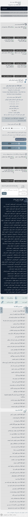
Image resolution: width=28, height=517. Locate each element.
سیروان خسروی (7, 241)
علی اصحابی (15, 250)
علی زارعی (18, 252)
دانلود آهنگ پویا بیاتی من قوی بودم (17, 385)
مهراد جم (6, 285)
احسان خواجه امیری (14, 206)
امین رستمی (7, 218)
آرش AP (24, 204)
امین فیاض (24, 220)
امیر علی (10, 215)
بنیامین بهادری (11, 222)
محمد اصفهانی (10, 273)
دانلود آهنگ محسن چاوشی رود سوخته (16, 352)
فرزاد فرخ (24, 262)
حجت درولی (11, 229)
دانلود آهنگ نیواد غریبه (20, 479)
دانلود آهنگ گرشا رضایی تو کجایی (17, 343)
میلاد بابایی (9, 287)
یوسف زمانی (11, 292)
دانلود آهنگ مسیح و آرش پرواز (18, 437)
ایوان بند (24, 222)
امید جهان (14, 211)
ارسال (4, 193)
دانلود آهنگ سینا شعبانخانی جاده (18, 498)
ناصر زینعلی (17, 289)
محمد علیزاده (23, 275)
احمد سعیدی (23, 208)
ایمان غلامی (13, 220)
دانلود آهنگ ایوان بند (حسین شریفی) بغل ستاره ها (14, 320)
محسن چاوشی (14, 271)
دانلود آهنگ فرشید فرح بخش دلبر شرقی (16, 346)
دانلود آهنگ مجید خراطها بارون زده (17, 433)
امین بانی (19, 218)
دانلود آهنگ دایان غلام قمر (19, 403)
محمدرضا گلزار (14, 278)
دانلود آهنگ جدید (14, 20)
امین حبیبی (14, 218)
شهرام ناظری (9, 248)
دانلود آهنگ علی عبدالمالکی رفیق (17, 443)
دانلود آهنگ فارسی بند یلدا (19, 450)
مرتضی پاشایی (6, 278)
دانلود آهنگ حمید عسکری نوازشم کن (17, 317)
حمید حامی (24, 231)
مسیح (18, 282)
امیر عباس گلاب (23, 215)
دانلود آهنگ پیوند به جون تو (19, 311)
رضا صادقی (4, 234)
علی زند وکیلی (12, 252)
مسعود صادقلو (23, 282)
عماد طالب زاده (8, 259)
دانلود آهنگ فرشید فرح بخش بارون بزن (16, 485)
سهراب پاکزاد (4, 238)
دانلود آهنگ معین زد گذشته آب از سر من (16, 504)
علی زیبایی (5, 252)
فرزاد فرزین (18, 262)
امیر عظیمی (15, 215)
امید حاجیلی (8, 211)
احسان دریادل (6, 206)
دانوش (6, 231)
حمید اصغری (5, 229)
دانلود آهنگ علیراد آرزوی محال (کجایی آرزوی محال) (13, 362)
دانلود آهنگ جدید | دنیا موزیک (14, 4)
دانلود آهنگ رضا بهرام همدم (19, 417)
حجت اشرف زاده (18, 229)
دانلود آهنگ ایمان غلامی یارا (19, 469)
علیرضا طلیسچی (22, 259)
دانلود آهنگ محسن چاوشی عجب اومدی (16, 440)
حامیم (25, 229)
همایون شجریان (7, 289)
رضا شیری (9, 234)
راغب (25, 234)
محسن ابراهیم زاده (22, 271)
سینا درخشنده (11, 243)
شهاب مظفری (23, 248)
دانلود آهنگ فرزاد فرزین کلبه (18, 495)
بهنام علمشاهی (17, 225)
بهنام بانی (5, 222)
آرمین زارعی (18, 204)
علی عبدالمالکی (17, 255)
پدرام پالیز (6, 225)
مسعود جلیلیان (15, 280)
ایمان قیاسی (7, 220)
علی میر (4, 255)
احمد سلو (18, 208)
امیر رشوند (7, 213)
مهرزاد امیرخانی (22, 287)
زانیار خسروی (23, 238)
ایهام (2, 220)
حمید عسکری (17, 231)
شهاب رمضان (10, 245)
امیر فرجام (5, 215)
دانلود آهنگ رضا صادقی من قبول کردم (16, 466)
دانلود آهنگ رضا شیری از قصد (18, 427)
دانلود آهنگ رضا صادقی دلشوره (18, 372)
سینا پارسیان (23, 243)
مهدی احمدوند (7, 282)
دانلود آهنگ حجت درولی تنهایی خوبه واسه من (15, 482)
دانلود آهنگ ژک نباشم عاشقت (18, 359)
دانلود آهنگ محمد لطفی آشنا (19, 453)
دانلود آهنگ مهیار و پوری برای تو (18, 400)
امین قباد (18, 220)
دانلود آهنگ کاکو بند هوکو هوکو (18, 475)
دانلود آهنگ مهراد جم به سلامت (18, 459)
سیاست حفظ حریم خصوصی (9, 514)
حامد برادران (12, 227)
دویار (3, 231)
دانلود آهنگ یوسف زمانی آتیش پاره (17, 501)
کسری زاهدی (23, 264)
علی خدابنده (9, 250)
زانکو (5, 236)
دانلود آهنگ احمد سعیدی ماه (19, 378)
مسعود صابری (8, 280)
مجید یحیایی (11, 268)
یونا (7, 292)
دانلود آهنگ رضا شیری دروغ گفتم (18, 356)
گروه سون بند (10, 264)
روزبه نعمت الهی (11, 236)
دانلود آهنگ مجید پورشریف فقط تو (17, 330)
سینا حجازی (17, 243)
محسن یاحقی (23, 273)
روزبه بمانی (18, 236)
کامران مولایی (4, 262)
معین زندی (13, 282)
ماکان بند (24, 266)
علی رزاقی (24, 252)
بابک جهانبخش (18, 222)
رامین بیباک (20, 234)
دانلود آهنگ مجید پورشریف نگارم (18, 388)
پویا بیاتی (24, 227)
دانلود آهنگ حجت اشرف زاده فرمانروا (16, 508)
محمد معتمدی (10, 275)
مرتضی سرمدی (23, 280)
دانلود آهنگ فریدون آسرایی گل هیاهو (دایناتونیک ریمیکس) (14, 395)
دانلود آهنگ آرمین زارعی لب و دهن (17, 456)
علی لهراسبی (9, 255)
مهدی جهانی (23, 285)
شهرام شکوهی (16, 248)
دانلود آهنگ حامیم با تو (20, 336)
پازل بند (11, 225)
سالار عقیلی (16, 238)
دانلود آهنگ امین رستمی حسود (18, 369)
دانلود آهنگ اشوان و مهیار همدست (17, 491)
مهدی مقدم (17, 285)
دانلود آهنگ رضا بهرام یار (19, 421)
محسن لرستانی (6, 271)
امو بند (18, 211)
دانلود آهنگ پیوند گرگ (20, 375)
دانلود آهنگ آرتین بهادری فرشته (18, 406)
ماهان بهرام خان (17, 266)
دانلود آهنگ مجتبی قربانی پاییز (16, 80)
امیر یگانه (24, 218)
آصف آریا (7, 204)
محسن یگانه (16, 273)
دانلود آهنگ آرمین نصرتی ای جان (18, 365)
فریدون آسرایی (12, 262)
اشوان (7, 208)
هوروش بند (24, 292)
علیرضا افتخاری (17, 257)
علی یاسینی (23, 257)
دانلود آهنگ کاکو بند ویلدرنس (18, 488)
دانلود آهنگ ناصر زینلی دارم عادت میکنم (16, 340)
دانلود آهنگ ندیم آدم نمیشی (19, 323)
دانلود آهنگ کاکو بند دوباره (19, 462)
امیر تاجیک (12, 213)
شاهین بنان (16, 245)
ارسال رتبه (14, 110)
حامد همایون (5, 227)
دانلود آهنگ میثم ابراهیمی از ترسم (17, 314)
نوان (13, 289)
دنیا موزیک (21, 118)
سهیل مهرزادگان (22, 241)
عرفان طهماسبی (22, 250)
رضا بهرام (15, 234)
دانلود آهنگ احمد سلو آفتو (19, 391)
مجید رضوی (17, 268)
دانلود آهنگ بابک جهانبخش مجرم (18, 349)
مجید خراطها (23, 268)
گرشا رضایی (16, 264)
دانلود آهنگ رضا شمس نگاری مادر (17, 472)
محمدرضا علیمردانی (22, 278)
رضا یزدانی (24, 236)
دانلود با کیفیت (13, 143)
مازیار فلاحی (3, 264)
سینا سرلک (4, 243)
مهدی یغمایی (11, 285)
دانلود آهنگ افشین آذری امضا (18, 381)
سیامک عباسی (15, 241)
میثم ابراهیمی (15, 287)
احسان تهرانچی (23, 206)
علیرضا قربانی (15, 259)
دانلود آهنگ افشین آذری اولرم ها (18, 327)
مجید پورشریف (10, 266)
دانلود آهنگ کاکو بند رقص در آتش (17, 414)
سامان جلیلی (10, 238)
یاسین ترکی (18, 292)
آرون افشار (13, 204)
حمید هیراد (11, 231)
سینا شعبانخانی (23, 245)
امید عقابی (24, 213)
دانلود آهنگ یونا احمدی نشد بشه (18, 446)
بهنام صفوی (23, 225)
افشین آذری (23, 211)
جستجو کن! (4, 8)
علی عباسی (23, 255)
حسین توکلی (18, 227)
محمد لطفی (16, 275)
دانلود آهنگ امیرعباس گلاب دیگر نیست (16, 333)
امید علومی (18, 213)
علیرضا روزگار (10, 257)
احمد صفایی (12, 208)
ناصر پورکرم (23, 289)
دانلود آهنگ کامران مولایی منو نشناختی (16, 430)
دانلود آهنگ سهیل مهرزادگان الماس (17, 424)
